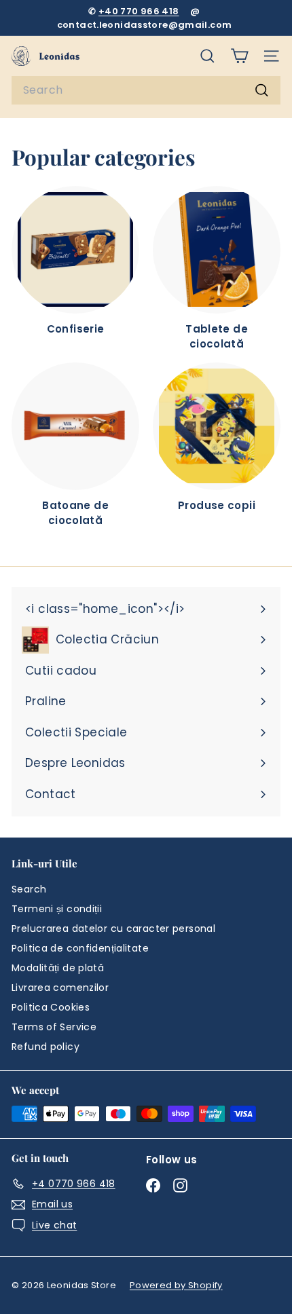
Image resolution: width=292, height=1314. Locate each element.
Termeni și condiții (57, 909)
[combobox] (146, 90)
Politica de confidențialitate (80, 948)
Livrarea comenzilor (60, 987)
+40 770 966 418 (138, 11)
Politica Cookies (51, 1007)
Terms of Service (54, 1027)
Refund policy (45, 1046)
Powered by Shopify (176, 1285)
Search (29, 889)
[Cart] (239, 56)
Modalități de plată (58, 968)
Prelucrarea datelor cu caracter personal (113, 928)
